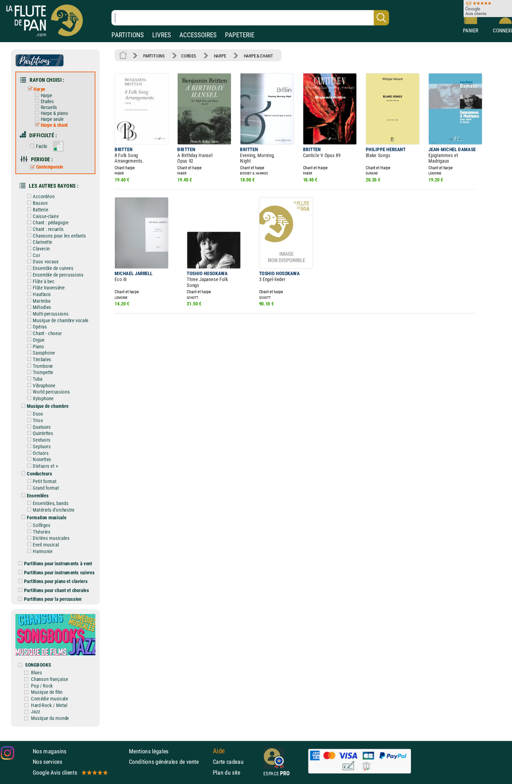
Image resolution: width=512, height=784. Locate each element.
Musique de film (47, 692)
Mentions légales (149, 750)
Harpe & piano (54, 113)
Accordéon (43, 197)
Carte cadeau (228, 761)
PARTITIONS (127, 35)
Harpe (39, 89)
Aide (219, 751)
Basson (40, 203)
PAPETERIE (239, 35)
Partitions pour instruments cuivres (59, 572)
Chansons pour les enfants (59, 236)
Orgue (38, 340)
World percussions (51, 392)
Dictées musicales (51, 538)
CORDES (188, 55)
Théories (41, 532)
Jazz (35, 712)
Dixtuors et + (45, 466)
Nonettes (42, 460)
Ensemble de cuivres (53, 268)
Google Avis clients (55, 772)
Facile (41, 146)
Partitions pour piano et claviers (56, 581)
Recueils (49, 107)
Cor (36, 255)
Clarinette (42, 242)
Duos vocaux (45, 262)
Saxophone (44, 353)
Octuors (40, 453)
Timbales (42, 359)
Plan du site (226, 772)
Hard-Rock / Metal (49, 705)
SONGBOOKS (38, 665)
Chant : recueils (48, 229)
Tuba (37, 379)
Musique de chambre (47, 406)
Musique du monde (50, 718)
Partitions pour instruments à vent (58, 564)
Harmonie (42, 551)
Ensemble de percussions (58, 275)
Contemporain (49, 167)
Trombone (43, 366)
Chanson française (49, 679)
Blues (36, 673)
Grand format (46, 488)
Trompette (43, 372)
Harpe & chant (54, 125)
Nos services (47, 761)
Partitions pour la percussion (53, 599)
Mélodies (42, 307)
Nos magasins (50, 750)
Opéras (40, 327)
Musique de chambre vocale (60, 320)
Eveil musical (46, 545)
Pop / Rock (42, 686)
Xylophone (43, 399)
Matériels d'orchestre (54, 510)
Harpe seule (52, 119)
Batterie (40, 209)
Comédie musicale (49, 698)
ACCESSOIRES (198, 35)
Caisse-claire (46, 216)
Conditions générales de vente (169, 761)
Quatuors (42, 427)
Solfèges (41, 525)
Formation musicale (46, 517)
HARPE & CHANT (258, 55)
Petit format (44, 481)
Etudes (47, 101)
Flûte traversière (49, 288)
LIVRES (161, 35)
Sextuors (41, 440)
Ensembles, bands (50, 503)
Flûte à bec (43, 281)
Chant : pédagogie (50, 223)
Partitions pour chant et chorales (56, 590)
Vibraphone (44, 385)
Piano (38, 346)
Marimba (41, 301)
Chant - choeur (47, 333)
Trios (38, 420)
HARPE (220, 55)
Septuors (42, 446)
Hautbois (42, 294)
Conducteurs (39, 473)
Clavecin (41, 248)
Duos (38, 414)
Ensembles (37, 495)
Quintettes (43, 433)
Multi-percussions (50, 314)
